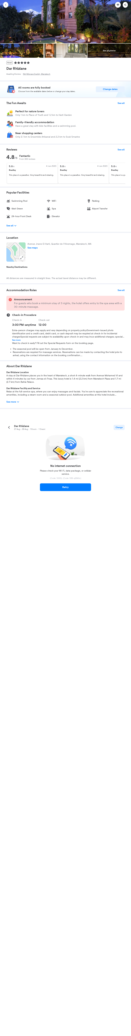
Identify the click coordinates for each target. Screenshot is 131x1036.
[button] (16, 252)
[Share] (125, 5)
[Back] (5, 5)
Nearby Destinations (16, 267)
